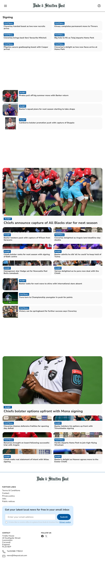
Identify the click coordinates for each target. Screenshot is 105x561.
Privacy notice (65, 522)
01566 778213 (16, 551)
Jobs (4, 498)
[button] (5, 6)
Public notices (8, 501)
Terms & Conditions (11, 490)
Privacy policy (8, 496)
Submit (64, 517)
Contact (5, 493)
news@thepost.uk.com (17, 555)
